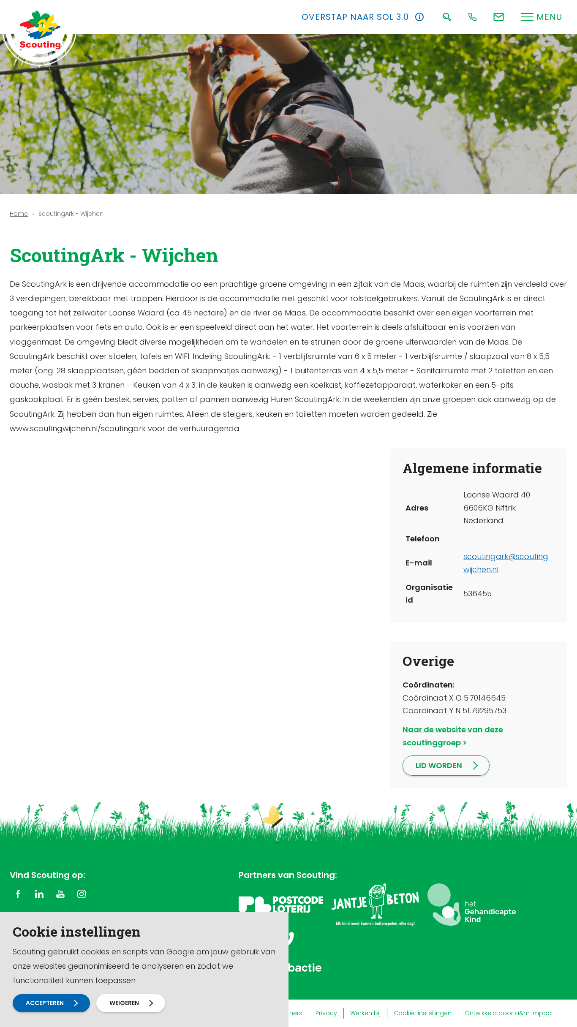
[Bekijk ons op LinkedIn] (39, 893)
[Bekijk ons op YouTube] (60, 893)
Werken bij (365, 1013)
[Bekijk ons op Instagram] (81, 893)
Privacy (326, 1013)
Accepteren (45, 1003)
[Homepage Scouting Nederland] (40, 29)
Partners (290, 1013)
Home (19, 213)
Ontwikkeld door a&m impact (509, 1013)
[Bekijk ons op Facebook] (18, 893)
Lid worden (439, 765)
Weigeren (124, 1003)
